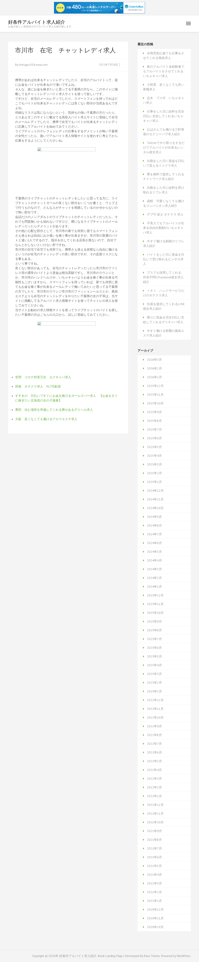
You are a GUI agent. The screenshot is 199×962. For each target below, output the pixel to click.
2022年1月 (154, 796)
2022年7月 (154, 744)
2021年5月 (154, 866)
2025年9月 (154, 412)
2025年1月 (154, 482)
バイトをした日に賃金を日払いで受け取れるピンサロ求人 (163, 259)
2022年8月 (154, 735)
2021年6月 (154, 857)
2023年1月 (154, 691)
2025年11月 (155, 394)
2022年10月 (155, 717)
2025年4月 (154, 456)
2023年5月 (154, 656)
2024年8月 (154, 525)
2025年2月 (154, 473)
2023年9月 (154, 621)
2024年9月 (154, 517)
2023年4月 (154, 665)
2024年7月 (154, 534)
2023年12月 (155, 595)
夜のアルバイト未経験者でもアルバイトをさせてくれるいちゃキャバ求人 (163, 71)
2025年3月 (154, 464)
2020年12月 (155, 909)
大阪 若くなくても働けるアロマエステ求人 (46, 419)
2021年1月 (154, 901)
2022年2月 (154, 787)
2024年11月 (155, 499)
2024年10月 (155, 508)
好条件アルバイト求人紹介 (36, 22)
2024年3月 (154, 569)
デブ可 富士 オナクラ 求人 (165, 214)
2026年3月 (154, 360)
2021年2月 (154, 892)
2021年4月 (154, 874)
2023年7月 (154, 639)
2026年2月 (154, 368)
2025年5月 (154, 447)
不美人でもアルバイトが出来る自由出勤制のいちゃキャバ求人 (163, 227)
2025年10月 (155, 403)
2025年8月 (154, 421)
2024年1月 (154, 586)
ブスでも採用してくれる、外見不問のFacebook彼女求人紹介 (163, 277)
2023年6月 (154, 648)
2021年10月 (155, 822)
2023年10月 (155, 613)
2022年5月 (154, 761)
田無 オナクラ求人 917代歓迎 (38, 386)
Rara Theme (152, 956)
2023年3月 (154, 674)
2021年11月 (155, 813)
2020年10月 (155, 927)
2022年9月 (154, 726)
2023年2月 (154, 682)
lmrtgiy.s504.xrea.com (33, 65)
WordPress (183, 956)
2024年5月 (154, 552)
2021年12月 (155, 805)
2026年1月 (154, 377)
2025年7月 (154, 429)
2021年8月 (154, 840)
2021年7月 (154, 848)
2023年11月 (155, 604)
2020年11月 (155, 918)
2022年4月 (154, 770)
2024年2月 (154, 578)
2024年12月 (155, 490)
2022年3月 (154, 778)
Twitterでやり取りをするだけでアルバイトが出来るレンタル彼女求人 (164, 147)
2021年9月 (154, 831)
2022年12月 (155, 700)
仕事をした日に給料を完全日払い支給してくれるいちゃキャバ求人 (163, 116)
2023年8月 (154, 630)
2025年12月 (155, 386)
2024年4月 (154, 560)
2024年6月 (154, 543)
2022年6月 (154, 752)
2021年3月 (154, 883)
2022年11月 (155, 709)
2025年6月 (154, 438)
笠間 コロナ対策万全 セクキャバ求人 (43, 377)
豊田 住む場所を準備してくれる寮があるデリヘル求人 (54, 410)
